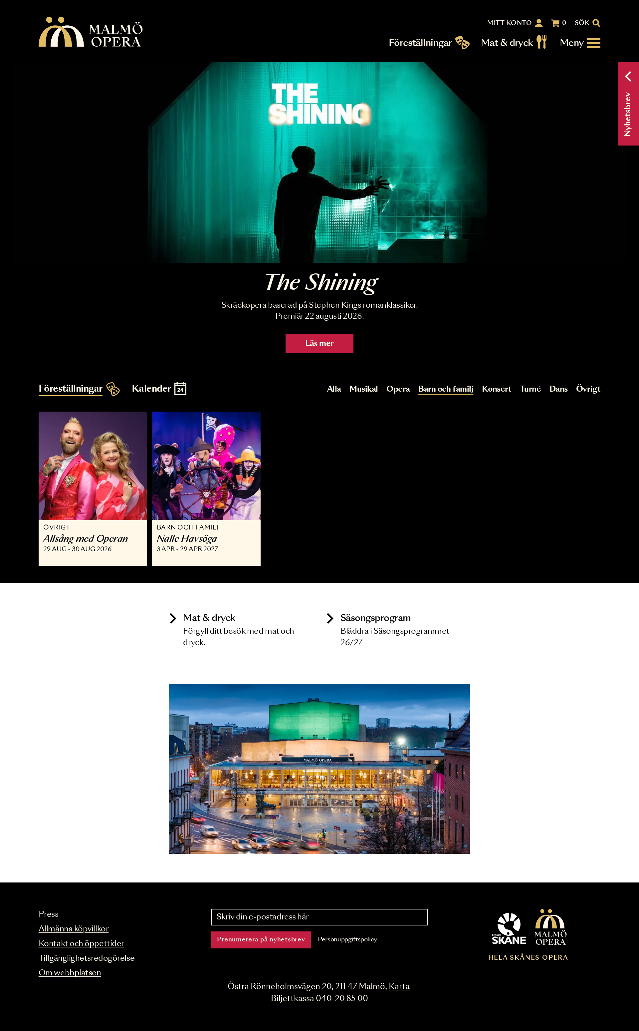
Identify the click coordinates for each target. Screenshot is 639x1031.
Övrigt (588, 389)
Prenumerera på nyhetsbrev (261, 940)
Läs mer (319, 344)
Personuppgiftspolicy (347, 940)
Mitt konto (509, 23)
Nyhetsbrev (628, 114)
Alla (334, 389)
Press (49, 914)
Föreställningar (420, 43)
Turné (530, 389)
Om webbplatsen (70, 973)
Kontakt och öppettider (81, 944)
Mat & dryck (507, 43)
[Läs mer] (319, 162)
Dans (558, 389)
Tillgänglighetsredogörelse (86, 958)
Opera (398, 389)
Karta (399, 987)
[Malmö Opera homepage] (91, 32)
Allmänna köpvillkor (73, 929)
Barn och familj (445, 389)
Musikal (363, 389)
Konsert (497, 389)
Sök (582, 23)
